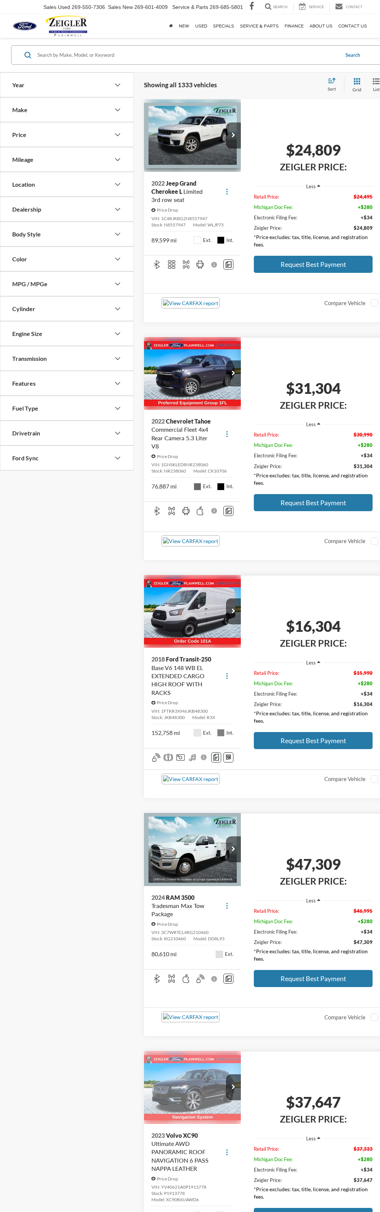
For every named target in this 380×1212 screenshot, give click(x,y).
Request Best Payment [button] (313, 264)
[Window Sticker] (228, 757)
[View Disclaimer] (214, 264)
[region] (313, 222)
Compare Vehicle (345, 303)
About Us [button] (320, 26)
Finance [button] (294, 26)
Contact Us (352, 26)
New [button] (184, 26)
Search (352, 55)
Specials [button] (223, 26)
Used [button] (201, 26)
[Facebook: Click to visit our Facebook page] (251, 7)
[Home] (171, 26)
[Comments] (228, 264)
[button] (233, 135)
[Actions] (226, 191)
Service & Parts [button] (259, 26)
